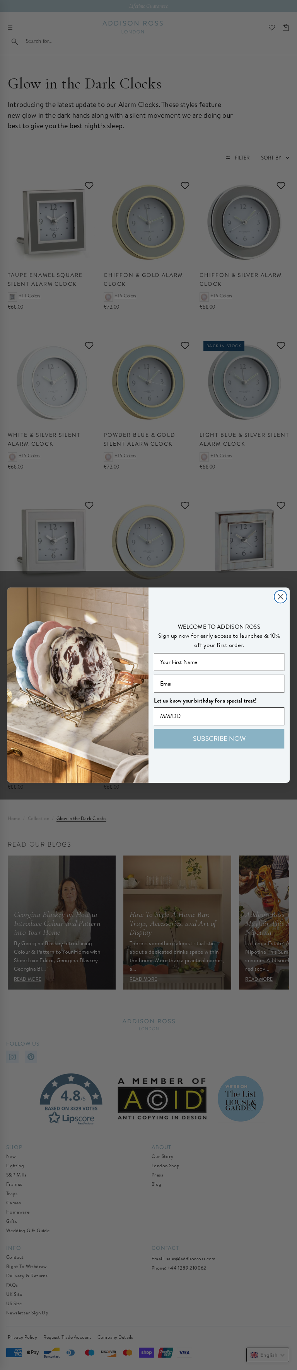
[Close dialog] (280, 596)
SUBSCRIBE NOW (219, 738)
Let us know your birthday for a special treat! (205, 700)
